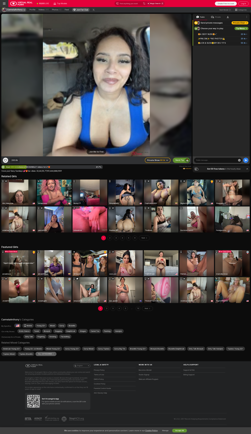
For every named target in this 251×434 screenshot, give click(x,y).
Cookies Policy (99, 384)
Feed (67, 9)
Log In (243, 4)
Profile (32, 9)
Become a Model (145, 370)
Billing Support (189, 375)
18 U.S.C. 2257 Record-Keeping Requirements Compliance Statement (200, 419)
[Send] (245, 160)
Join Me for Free (96, 152)
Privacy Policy (99, 370)
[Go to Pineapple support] (64, 418)
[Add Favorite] (5, 160)
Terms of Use (99, 375)
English (80, 366)
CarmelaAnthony (10, 319)
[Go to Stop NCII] (77, 419)
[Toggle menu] (4, 3)
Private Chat (239, 23)
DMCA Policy (99, 379)
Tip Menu (240, 28)
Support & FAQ (189, 370)
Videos (43, 9)
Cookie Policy (151, 431)
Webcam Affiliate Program (148, 379)
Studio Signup (144, 375)
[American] (17, 326)
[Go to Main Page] (21, 3)
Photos (56, 9)
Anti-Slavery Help (100, 393)
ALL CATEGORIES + (46, 354)
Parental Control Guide (102, 388)
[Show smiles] (239, 160)
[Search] (144, 3)
